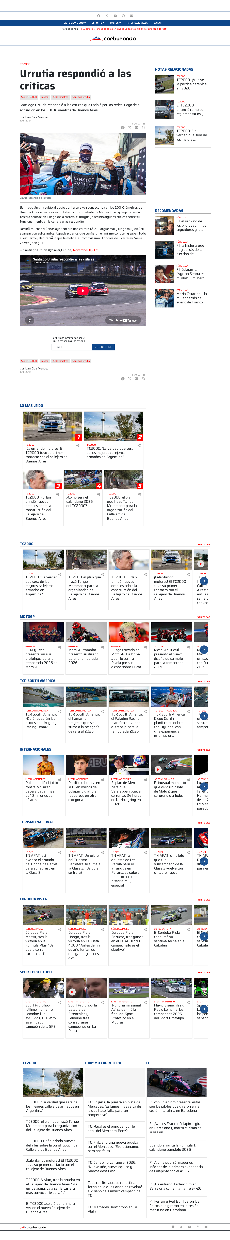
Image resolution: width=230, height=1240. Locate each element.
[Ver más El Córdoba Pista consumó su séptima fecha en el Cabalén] (171, 915)
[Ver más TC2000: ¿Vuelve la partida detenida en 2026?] (164, 84)
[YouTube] (115, 15)
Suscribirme (103, 347)
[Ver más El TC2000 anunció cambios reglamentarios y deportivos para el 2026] (164, 109)
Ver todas (204, 544)
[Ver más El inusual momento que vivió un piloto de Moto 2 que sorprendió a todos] (171, 765)
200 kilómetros (60, 97)
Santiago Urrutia (81, 97)
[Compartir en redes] (77, 445)
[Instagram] (123, 15)
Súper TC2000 (29, 97)
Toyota (44, 97)
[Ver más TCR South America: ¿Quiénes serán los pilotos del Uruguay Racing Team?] (43, 697)
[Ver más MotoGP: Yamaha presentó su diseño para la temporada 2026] (86, 632)
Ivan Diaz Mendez (36, 117)
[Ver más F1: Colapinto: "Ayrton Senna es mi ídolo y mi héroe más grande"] (164, 274)
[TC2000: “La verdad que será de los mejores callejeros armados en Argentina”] (53, 1082)
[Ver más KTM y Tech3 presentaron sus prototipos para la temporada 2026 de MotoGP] (43, 632)
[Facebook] (98, 15)
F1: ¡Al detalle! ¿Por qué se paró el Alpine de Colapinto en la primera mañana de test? (123, 29)
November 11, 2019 (86, 250)
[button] (75, 23)
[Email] (131, 15)
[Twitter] (107, 15)
